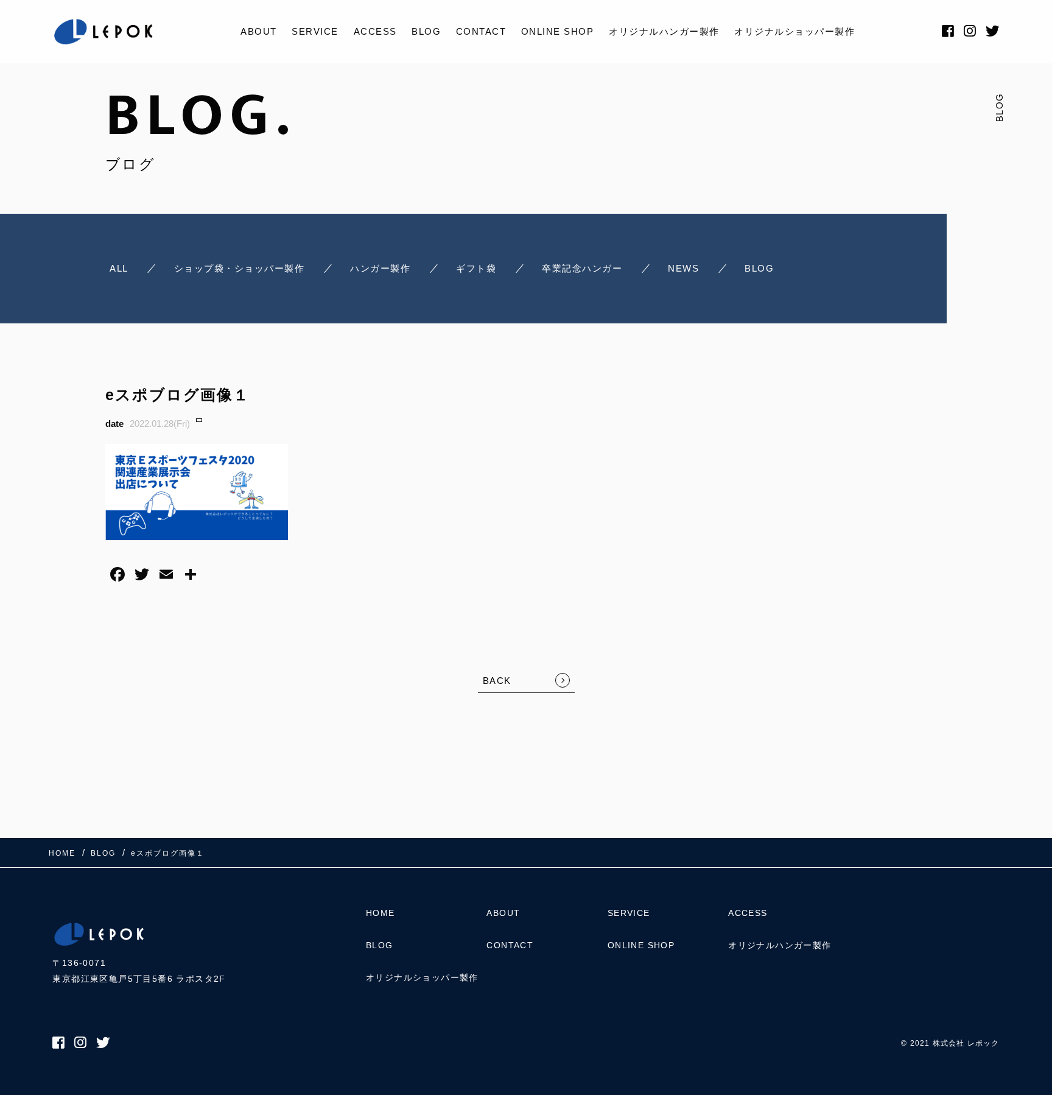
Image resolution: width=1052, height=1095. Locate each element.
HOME (380, 913)
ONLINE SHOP (557, 31)
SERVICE (315, 31)
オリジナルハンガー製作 (664, 31)
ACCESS (375, 31)
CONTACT (481, 31)
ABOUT (258, 31)
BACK (497, 680)
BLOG (426, 31)
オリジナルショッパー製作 (794, 31)
